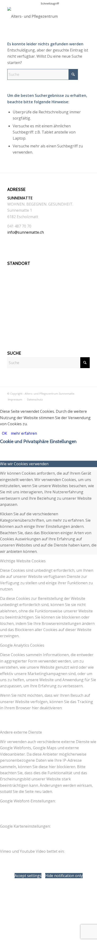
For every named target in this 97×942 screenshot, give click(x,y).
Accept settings (28, 875)
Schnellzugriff (50, 3)
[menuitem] (49, 3)
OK (4, 433)
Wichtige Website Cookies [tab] (23, 560)
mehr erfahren (24, 433)
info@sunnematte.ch (25, 232)
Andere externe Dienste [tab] (21, 732)
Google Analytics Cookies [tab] (22, 645)
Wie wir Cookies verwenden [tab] (24, 463)
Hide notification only (64, 875)
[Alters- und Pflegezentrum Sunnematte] (40, 16)
